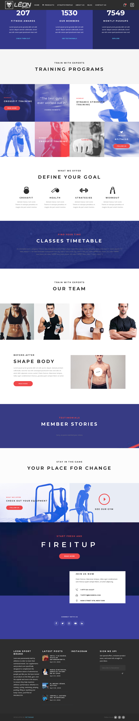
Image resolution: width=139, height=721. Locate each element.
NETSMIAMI (29, 717)
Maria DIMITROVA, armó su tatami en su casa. (58, 671)
